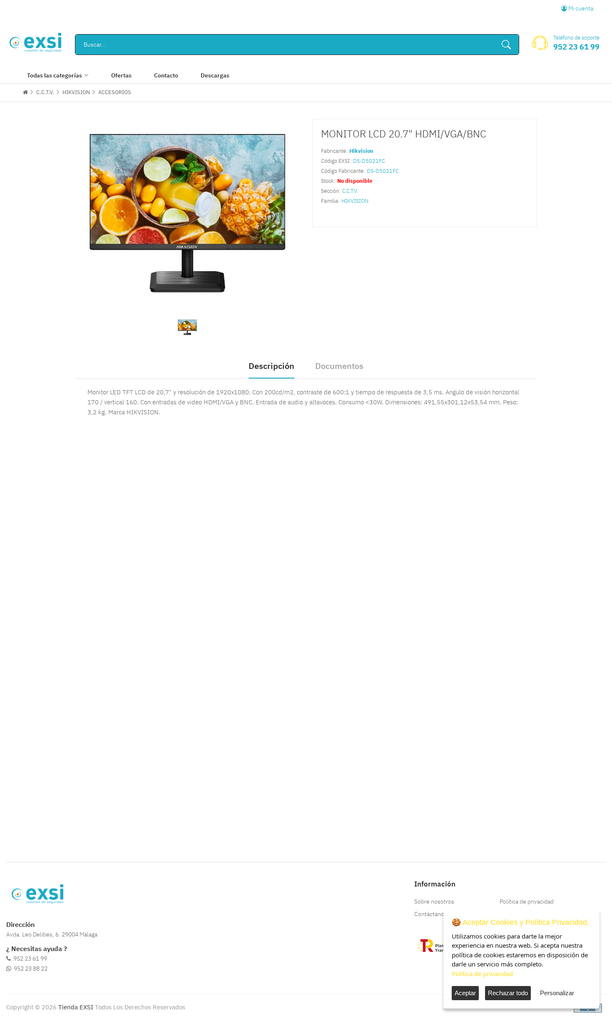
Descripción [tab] (271, 365)
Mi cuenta (580, 8)
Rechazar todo (508, 992)
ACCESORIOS (114, 92)
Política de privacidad (527, 901)
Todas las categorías (54, 75)
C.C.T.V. (45, 92)
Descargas (215, 75)
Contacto (166, 75)
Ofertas (121, 75)
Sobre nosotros (434, 901)
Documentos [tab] (339, 365)
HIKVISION (76, 92)
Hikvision (361, 150)
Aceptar (465, 992)
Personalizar (557, 992)
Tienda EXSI (75, 1007)
